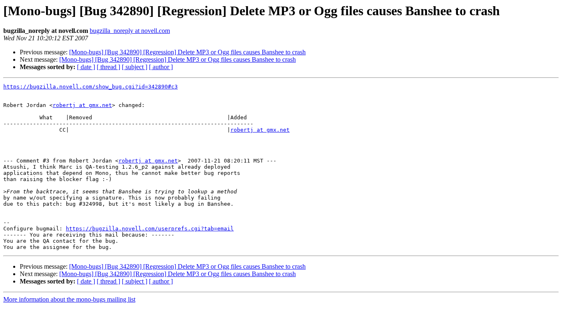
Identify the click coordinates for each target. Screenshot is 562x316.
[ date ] (86, 66)
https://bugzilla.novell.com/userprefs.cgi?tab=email (150, 228)
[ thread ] (108, 66)
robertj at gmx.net (82, 105)
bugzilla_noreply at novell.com (130, 30)
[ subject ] (134, 66)
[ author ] (161, 66)
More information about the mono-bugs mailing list (69, 299)
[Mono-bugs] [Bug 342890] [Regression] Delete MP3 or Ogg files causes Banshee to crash (187, 52)
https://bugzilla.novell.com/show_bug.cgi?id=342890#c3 (90, 87)
